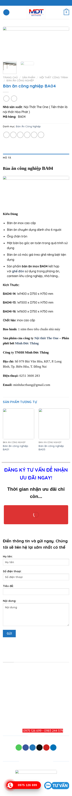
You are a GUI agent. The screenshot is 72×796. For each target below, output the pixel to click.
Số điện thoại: (12, 571)
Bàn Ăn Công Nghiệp (20, 80)
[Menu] (6, 12)
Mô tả (7, 157)
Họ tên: (8, 556)
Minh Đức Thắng (27, 343)
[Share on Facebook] (13, 135)
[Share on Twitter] (20, 135)
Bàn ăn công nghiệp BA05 (51, 447)
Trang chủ (10, 77)
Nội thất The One (46, 338)
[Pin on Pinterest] (34, 135)
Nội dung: (9, 601)
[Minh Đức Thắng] (36, 12)
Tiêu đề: (8, 586)
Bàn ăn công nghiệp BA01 (15, 447)
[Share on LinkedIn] (41, 135)
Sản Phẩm (28, 77)
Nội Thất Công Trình (54, 77)
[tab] (36, 157)
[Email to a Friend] (27, 135)
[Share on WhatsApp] (6, 135)
